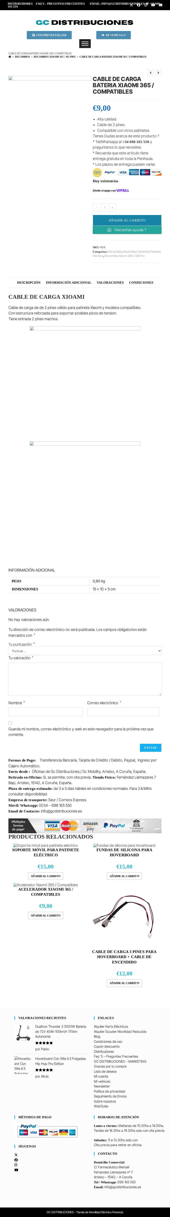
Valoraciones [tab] (110, 282)
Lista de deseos (105, 1071)
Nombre (16, 702)
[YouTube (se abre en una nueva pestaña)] (153, 5)
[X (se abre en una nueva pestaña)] (131, 5)
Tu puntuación (21, 644)
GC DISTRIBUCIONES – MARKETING (120, 1061)
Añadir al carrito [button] (45, 876)
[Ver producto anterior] (151, 73)
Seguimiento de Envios (110, 1096)
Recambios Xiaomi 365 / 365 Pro (124, 256)
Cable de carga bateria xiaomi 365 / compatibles (112, 56)
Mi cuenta (101, 1076)
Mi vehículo (102, 1081)
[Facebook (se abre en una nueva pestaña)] (138, 5)
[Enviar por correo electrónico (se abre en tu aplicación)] (159, 5)
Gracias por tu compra (110, 1066)
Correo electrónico (104, 702)
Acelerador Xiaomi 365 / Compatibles (45, 892)
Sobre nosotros (105, 1101)
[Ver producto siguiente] (158, 73)
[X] (16, 1155)
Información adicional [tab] (68, 282)
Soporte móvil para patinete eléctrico (45, 852)
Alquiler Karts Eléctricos (111, 1026)
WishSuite (101, 1106)
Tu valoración (20, 657)
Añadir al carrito (127, 220)
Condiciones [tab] (141, 282)
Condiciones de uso (108, 1041)
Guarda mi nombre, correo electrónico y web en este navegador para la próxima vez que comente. (80, 732)
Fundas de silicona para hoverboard (124, 852)
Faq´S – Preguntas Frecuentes (60, 3)
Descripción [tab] (29, 282)
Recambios (115, 251)
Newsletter (102, 1086)
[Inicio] (9, 56)
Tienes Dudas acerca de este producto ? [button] (126, 136)
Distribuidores (20, 3)
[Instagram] (15, 1165)
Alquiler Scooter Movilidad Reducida (120, 1031)
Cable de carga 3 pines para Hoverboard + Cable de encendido (124, 957)
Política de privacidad (109, 1091)
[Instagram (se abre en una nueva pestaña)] (145, 5)
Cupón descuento (107, 1046)
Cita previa (102, 1145)
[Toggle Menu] (85, 43)
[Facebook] (16, 1160)
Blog (97, 1036)
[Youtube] (16, 1170)
